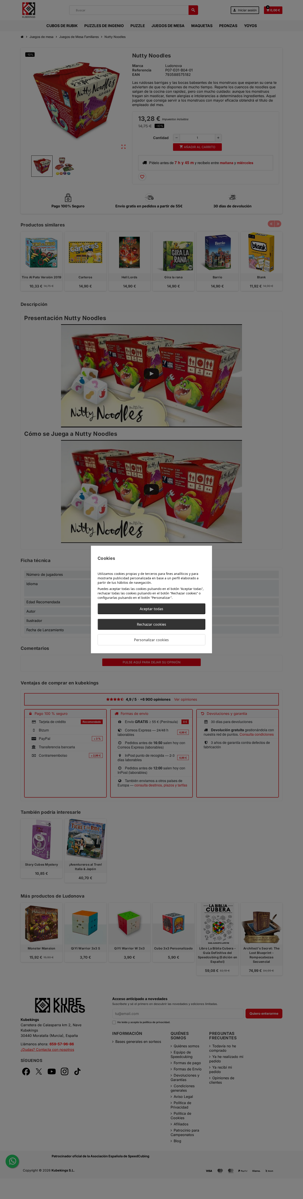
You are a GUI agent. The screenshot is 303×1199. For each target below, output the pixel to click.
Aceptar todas (151, 608)
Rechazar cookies (151, 624)
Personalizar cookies (151, 639)
